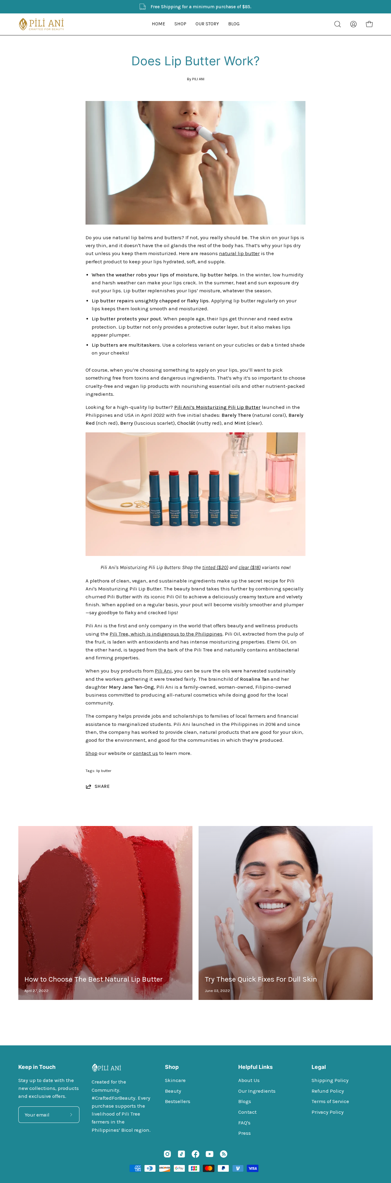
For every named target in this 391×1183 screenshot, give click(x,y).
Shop (91, 753)
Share (102, 786)
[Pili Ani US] (41, 24)
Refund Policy (328, 1091)
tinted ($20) (215, 567)
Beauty (173, 1091)
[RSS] (223, 1154)
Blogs (244, 1101)
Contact (247, 1112)
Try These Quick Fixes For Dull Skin (261, 979)
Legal (319, 1067)
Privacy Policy (328, 1112)
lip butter (103, 770)
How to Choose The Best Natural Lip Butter (93, 979)
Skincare (175, 1080)
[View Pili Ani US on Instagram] (167, 1154)
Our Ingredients (257, 1091)
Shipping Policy (330, 1080)
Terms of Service (330, 1101)
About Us (249, 1080)
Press (244, 1133)
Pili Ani (163, 671)
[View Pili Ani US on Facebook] (195, 1154)
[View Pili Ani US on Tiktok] (181, 1154)
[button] (180, 24)
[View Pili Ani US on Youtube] (209, 1154)
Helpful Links (255, 1067)
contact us (145, 753)
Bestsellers (177, 1101)
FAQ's (244, 1122)
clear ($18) (250, 567)
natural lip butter (239, 253)
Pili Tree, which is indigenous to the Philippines (166, 634)
